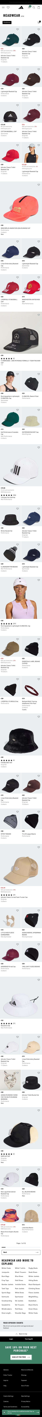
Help (4, 1386)
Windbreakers (7, 1309)
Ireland (24, 1414)
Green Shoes (33, 1309)
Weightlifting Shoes (33, 1297)
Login (11, 1339)
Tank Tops (5, 1289)
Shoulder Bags (20, 1313)
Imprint (5, 1380)
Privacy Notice (25, 1401)
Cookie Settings (8, 1396)
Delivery (5, 1370)
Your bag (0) (29, 1339)
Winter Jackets (34, 1276)
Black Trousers (20, 1272)
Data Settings (25, 1396)
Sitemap (23, 1375)
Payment (24, 1380)
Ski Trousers (19, 1305)
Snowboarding (7, 1301)
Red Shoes (19, 1309)
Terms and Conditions (10, 1407)
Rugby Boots (33, 1268)
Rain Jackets (19, 1289)
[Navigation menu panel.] (3, 7)
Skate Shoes (33, 1272)
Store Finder (25, 1386)
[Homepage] (21, 8)
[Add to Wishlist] (17, 30)
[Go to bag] (38, 7)
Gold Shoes (19, 1280)
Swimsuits (5, 1297)
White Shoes (19, 1293)
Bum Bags (5, 1276)
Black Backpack (34, 1284)
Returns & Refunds (27, 1370)
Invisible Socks (20, 1284)
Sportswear (19, 1297)
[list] (17, 22)
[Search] (33, 7)
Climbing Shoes (34, 1289)
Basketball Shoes (32, 1301)
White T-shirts (20, 1268)
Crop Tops (5, 1280)
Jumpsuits (5, 1272)
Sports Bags (6, 1293)
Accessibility (25, 1407)
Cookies (5, 1401)
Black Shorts (33, 1305)
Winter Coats (6, 1268)
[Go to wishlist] (8, 7)
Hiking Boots (33, 1280)
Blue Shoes (19, 1276)
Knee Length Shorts (6, 1313)
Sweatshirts (6, 1305)
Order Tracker (7, 1375)
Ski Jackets (19, 1301)
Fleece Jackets (34, 1293)
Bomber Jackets (7, 1284)
